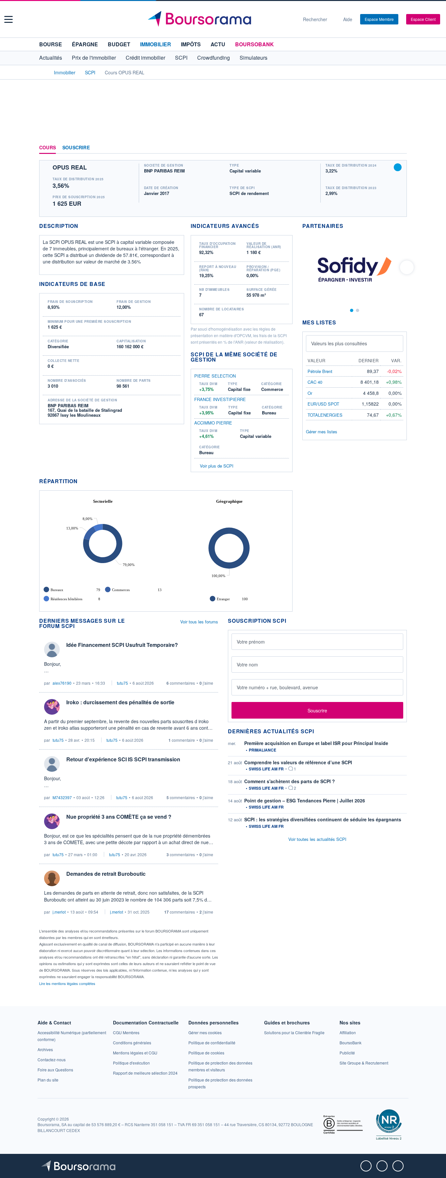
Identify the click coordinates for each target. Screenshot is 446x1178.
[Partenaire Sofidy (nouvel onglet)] (354, 268)
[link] (45, 1049)
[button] (8, 19)
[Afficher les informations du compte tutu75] (52, 707)
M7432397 (62, 797)
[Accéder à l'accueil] (41, 72)
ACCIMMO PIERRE (213, 422)
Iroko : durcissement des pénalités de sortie (120, 702)
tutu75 (122, 682)
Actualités (50, 57)
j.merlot (59, 911)
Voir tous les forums (199, 622)
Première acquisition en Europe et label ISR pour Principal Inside (316, 743)
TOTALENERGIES (325, 415)
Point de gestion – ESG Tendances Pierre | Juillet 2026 (304, 800)
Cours (47, 148)
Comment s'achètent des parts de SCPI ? (289, 781)
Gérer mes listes (321, 431)
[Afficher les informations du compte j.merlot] (52, 878)
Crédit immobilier (145, 57)
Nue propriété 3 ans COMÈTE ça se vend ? (118, 816)
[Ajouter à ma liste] (397, 167)
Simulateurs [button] (253, 57)
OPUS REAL (70, 167)
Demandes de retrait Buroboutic (106, 873)
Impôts (191, 44)
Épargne (85, 44)
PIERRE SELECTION (215, 376)
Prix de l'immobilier (94, 57)
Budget (119, 44)
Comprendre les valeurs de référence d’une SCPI (298, 762)
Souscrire (76, 148)
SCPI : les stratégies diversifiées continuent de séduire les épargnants (322, 819)
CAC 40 (315, 382)
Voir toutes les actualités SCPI (317, 839)
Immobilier (155, 44)
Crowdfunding (213, 57)
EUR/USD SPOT (323, 404)
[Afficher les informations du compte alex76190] (52, 649)
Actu (218, 44)
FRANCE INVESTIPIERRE (220, 399)
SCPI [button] (181, 57)
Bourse (50, 44)
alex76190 (62, 682)
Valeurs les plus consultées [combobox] (339, 343)
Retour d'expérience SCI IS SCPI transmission (123, 759)
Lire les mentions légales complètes (67, 983)
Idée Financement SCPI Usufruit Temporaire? (122, 645)
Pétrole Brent (320, 371)
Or (310, 393)
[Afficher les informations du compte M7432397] (52, 764)
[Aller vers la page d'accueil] (220, 19)
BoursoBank (254, 44)
